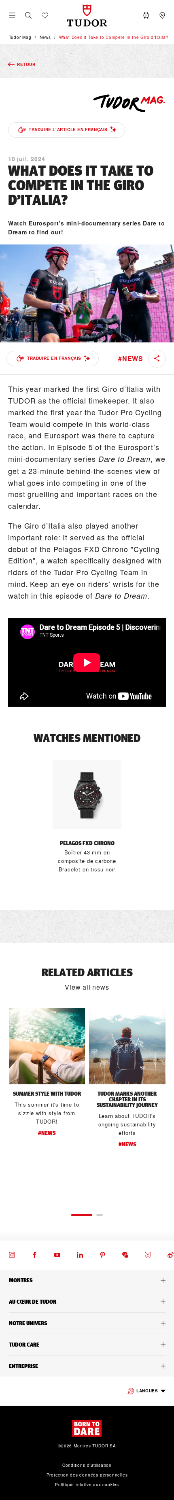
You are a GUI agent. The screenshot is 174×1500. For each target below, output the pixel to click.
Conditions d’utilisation (87, 1465)
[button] (28, 15)
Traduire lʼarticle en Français (68, 129)
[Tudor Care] (87, 1344)
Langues (147, 1391)
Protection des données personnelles (87, 1475)
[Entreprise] (87, 1366)
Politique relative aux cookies (87, 1484)
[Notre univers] (87, 1323)
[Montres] (87, 1280)
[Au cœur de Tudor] (87, 1301)
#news (130, 358)
